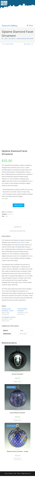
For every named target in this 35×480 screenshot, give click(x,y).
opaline (6, 216)
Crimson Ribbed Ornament (22, 309)
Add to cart (18, 205)
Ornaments (10, 214)
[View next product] (32, 44)
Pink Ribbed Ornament (9, 317)
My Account (12, 38)
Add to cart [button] (17, 381)
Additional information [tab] (17, 231)
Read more (17, 420)
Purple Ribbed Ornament (17, 413)
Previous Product (9, 44)
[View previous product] (3, 44)
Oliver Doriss (21, 167)
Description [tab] (17, 227)
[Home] (2, 38)
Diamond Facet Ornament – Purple (7, 309)
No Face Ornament (17, 374)
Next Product (27, 44)
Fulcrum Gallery (9, 25)
